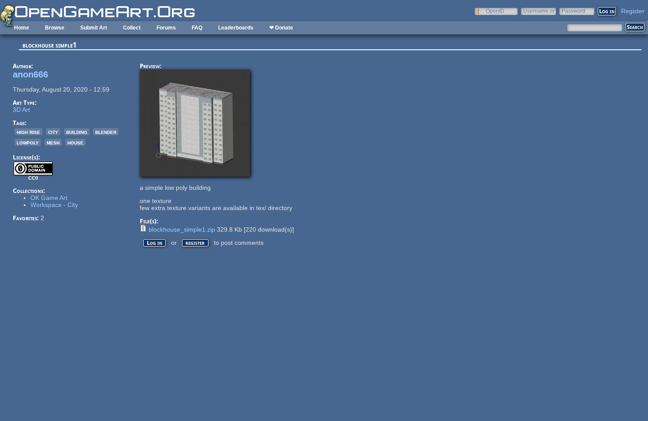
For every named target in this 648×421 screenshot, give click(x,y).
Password (573, 11)
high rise (28, 131)
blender (105, 131)
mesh (53, 142)
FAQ (197, 28)
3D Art (21, 109)
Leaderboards (235, 28)
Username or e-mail (539, 11)
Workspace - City (54, 204)
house (75, 142)
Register (632, 11)
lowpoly (28, 142)
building (76, 131)
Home (21, 28)
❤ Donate (281, 28)
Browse (54, 28)
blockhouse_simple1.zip (182, 229)
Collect (132, 28)
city (53, 131)
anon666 (30, 74)
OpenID (495, 11)
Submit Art (93, 28)
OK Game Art (48, 197)
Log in (154, 243)
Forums (166, 28)
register (195, 243)
